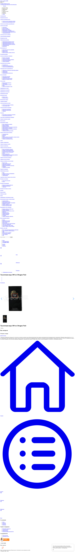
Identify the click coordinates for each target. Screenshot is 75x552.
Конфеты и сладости (6, 203)
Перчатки (4, 166)
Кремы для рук (5, 51)
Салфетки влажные (3, 101)
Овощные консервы (5, 213)
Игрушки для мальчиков (4, 183)
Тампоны (4, 111)
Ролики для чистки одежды (7, 137)
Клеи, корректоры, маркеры (7, 124)
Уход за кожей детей (5, 105)
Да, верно (2, 3)
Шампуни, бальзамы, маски (7, 79)
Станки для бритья (5, 61)
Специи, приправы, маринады (7, 216)
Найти (11, 237)
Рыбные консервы (5, 214)
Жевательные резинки (6, 201)
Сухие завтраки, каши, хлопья (7, 225)
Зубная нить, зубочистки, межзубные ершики (10, 70)
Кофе (3, 231)
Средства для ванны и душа (7, 86)
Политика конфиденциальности (8, 531)
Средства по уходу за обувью (5, 34)
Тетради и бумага (5, 129)
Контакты (15, 4)
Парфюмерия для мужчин (4, 91)
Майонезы (4, 211)
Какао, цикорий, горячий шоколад (8, 230)
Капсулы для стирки (6, 29)
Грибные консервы (5, 209)
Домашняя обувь (5, 134)
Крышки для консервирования (7, 150)
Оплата (11, 4)
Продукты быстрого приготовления (8, 223)
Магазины (8, 4)
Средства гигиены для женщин (5, 107)
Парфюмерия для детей (4, 88)
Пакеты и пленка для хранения (7, 152)
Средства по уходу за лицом (5, 63)
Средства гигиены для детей (5, 103)
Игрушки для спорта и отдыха (5, 188)
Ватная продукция (3, 95)
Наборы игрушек (3, 193)
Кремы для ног (5, 50)
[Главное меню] (1, 238)
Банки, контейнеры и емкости (7, 149)
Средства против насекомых (5, 36)
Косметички (4, 46)
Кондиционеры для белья (6, 30)
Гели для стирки (5, 28)
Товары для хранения (4, 169)
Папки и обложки (5, 125)
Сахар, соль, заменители (6, 224)
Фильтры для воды (5, 174)
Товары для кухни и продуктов (5, 147)
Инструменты (2, 120)
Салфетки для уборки (6, 167)
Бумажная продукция (4, 93)
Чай (3, 235)
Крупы (3, 219)
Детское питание (5, 200)
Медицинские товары (4, 99)
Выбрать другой (7, 3)
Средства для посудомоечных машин (8, 21)
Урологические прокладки (7, 115)
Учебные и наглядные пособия (7, 130)
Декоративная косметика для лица (8, 43)
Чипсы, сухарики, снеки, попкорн (8, 226)
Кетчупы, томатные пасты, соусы (8, 210)
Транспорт (4, 186)
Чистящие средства (3, 38)
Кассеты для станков (6, 57)
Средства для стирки (4, 25)
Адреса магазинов (5, 241)
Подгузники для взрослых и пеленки (8, 114)
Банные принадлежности (6, 82)
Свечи (1, 140)
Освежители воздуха (4, 17)
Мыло (3, 85)
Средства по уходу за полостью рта (6, 68)
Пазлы (1, 195)
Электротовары (5, 175)
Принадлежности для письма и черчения (9, 128)
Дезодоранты (4, 83)
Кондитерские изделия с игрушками (8, 202)
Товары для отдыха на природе (5, 157)
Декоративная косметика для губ (8, 42)
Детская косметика (5, 45)
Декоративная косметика (4, 39)
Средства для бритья (6, 58)
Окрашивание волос (6, 77)
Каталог (3, 244)
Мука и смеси (4, 222)
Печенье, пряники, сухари (7, 204)
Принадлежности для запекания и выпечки (10, 154)
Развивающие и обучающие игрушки (6, 197)
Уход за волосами (3, 74)
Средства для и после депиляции (8, 59)
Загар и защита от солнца (6, 84)
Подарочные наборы (4, 54)
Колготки (4, 135)
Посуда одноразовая (5, 153)
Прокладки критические (6, 110)
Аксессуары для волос (6, 76)
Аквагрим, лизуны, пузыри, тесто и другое (7, 177)
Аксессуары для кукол (6, 180)
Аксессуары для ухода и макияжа (8, 49)
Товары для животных (4, 145)
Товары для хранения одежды (7, 138)
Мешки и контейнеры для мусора (8, 165)
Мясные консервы (5, 212)
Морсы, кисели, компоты (6, 232)
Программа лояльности (6, 528)
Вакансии (4, 522)
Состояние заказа (3, 4)
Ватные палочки (5, 97)
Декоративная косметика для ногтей (8, 44)
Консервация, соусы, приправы (5, 207)
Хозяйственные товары (4, 170)
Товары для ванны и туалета (5, 144)
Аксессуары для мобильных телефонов (7, 117)
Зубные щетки (4, 72)
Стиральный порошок (6, 32)
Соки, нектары (5, 234)
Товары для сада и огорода (5, 159)
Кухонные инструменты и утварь (8, 151)
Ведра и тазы (4, 162)
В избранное (2, 282)
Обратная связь (5, 530)
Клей (3, 172)
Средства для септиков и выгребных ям (7, 23)
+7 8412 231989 (5, 0)
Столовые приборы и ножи (7, 155)
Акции (3, 243)
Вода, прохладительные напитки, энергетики (10, 229)
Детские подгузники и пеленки (7, 104)
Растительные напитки (6, 233)
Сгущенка (4, 215)
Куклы (3, 181)
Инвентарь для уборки (6, 164)
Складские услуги (5, 536)
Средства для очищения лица (7, 65)
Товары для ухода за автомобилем (8, 173)
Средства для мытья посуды (5, 19)
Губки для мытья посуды (6, 163)
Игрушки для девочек (4, 178)
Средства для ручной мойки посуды (8, 22)
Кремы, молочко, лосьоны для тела (8, 52)
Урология (2, 112)
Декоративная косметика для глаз (8, 41)
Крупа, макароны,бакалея (4, 218)
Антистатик (4, 27)
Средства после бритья (6, 60)
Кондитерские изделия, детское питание (7, 199)
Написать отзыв (3, 335)
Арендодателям (5, 535)
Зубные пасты (4, 71)
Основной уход (5, 64)
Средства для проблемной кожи (8, 66)
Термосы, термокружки (4, 142)
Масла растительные (6, 221)
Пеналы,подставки (5, 126)
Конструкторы (2, 192)
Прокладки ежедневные (6, 109)
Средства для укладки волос (7, 78)
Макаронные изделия (6, 220)
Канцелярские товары (4, 122)
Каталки (1, 190)
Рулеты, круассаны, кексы (7, 205)
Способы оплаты (5, 529)
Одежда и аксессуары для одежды (6, 132)
